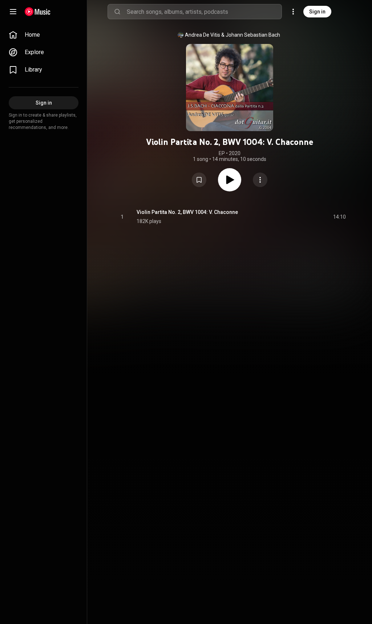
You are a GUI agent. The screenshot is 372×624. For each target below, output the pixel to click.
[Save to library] (199, 179)
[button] (199, 180)
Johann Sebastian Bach (253, 35)
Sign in (317, 12)
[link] (43, 35)
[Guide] (13, 11)
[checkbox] (340, 216)
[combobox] (204, 11)
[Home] (37, 11)
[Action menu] (260, 180)
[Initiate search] (117, 11)
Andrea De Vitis (202, 35)
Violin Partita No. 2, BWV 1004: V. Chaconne (187, 212)
